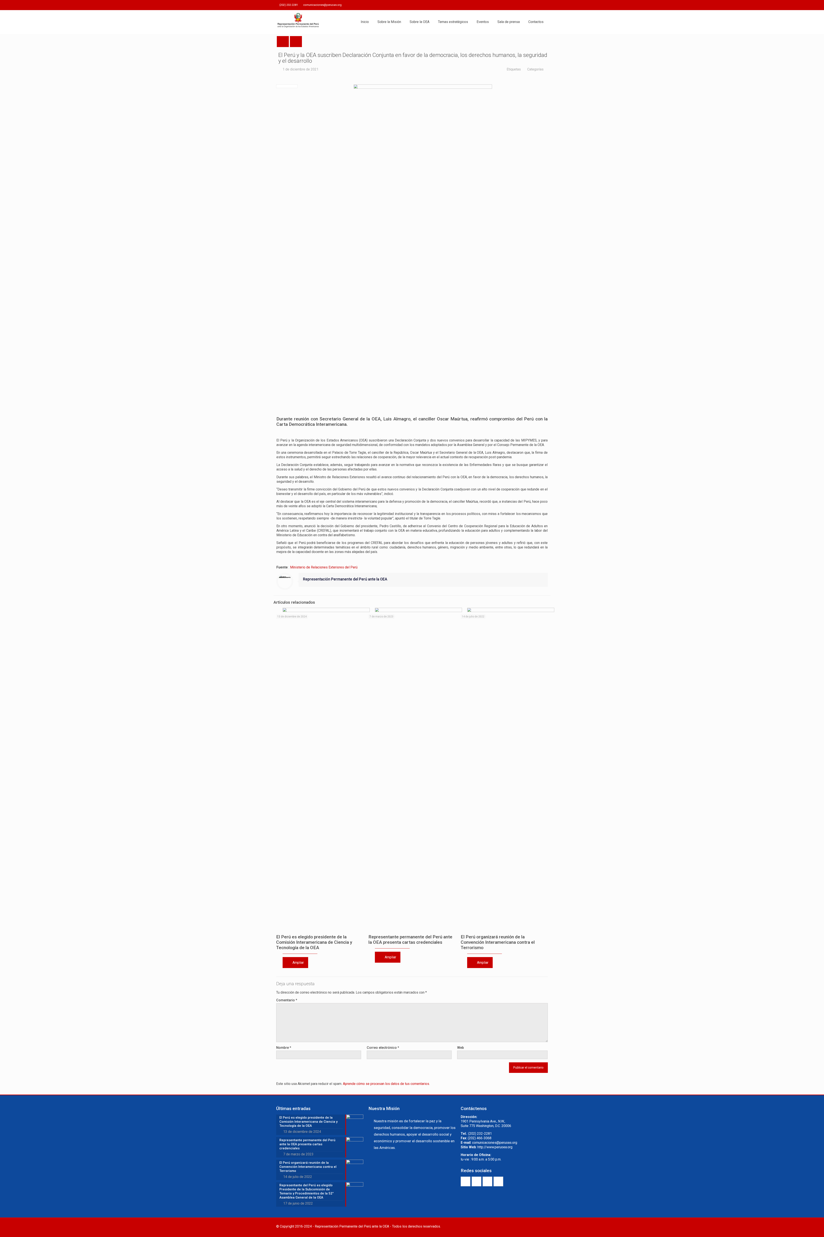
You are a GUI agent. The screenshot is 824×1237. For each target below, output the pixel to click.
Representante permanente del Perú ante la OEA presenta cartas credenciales (410, 939)
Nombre (283, 1048)
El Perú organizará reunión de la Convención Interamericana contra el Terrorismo (498, 942)
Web (460, 1048)
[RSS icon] (545, 5)
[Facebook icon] (524, 5)
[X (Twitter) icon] (529, 5)
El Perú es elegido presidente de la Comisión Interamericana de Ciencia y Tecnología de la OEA (314, 942)
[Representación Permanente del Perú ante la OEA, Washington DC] (298, 22)
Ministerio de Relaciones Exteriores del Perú (323, 567)
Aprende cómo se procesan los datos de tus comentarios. (386, 1084)
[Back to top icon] (543, 1226)
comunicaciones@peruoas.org (322, 4)
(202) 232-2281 (288, 4)
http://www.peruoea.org (494, 1147)
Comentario (286, 1000)
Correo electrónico (383, 1048)
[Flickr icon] (540, 5)
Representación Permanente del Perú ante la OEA (345, 579)
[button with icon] (465, 1181)
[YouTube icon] (534, 5)
